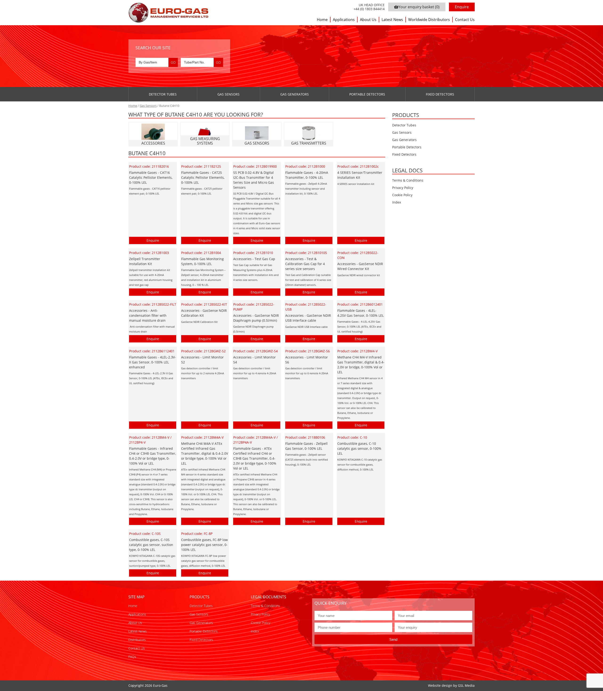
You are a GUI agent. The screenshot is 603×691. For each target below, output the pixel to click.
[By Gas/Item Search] (156, 62)
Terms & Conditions (407, 180)
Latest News (392, 19)
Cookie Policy (402, 195)
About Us (368, 19)
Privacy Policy (402, 187)
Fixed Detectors (440, 94)
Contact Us (465, 19)
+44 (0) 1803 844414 (369, 9)
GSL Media (466, 685)
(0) (419, 6)
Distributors (137, 639)
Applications (344, 19)
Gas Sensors (228, 94)
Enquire (462, 6)
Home (322, 19)
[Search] (173, 62)
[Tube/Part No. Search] (202, 62)
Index (396, 202)
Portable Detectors (367, 94)
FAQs (132, 656)
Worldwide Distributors (429, 19)
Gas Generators (294, 94)
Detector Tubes (163, 94)
